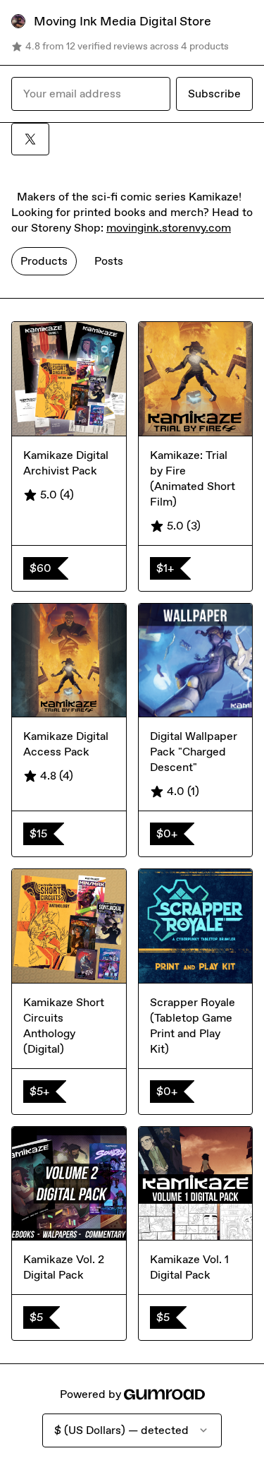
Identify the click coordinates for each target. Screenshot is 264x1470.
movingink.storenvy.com (168, 227)
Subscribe (214, 93)
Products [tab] (44, 261)
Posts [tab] (108, 261)
